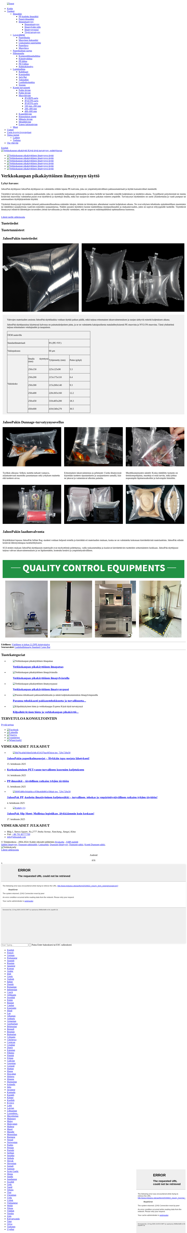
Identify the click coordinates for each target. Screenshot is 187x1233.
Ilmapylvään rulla (33, 27)
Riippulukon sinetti (27, 116)
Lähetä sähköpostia (10, 850)
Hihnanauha (18, 53)
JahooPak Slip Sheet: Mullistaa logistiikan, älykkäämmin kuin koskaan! (50, 813)
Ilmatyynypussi (32, 29)
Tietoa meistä (13, 135)
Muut (15, 127)
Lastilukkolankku (27, 82)
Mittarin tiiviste (26, 119)
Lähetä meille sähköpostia (13, 217)
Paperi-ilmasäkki (26, 19)
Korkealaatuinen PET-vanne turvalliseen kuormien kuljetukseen (45, 769)
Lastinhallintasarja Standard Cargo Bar (32, 647)
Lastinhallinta (19, 69)
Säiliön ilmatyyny (9, 844)
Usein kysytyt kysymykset (19, 132)
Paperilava (23, 45)
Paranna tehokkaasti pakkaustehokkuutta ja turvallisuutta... (49, 700)
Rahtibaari (23, 72)
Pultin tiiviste (25, 90)
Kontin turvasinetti (21, 87)
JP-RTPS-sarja (31, 103)
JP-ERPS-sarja (31, 98)
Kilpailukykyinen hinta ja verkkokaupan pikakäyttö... (46, 712)
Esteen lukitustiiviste (28, 124)
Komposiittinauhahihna (29, 56)
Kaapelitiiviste (25, 114)
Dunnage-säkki (76, 844)
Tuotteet (10, 11)
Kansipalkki (24, 74)
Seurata (22, 85)
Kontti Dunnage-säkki (94, 844)
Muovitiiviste (25, 95)
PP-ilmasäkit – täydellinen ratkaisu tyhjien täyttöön (38, 781)
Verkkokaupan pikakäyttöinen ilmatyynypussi (41, 689)
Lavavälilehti (19, 35)
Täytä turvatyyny (32, 32)
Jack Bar (23, 77)
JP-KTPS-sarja (31, 101)
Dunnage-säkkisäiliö (27, 844)
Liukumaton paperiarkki (30, 43)
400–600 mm (31, 111)
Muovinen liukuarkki (28, 40)
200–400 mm (31, 108)
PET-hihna (24, 64)
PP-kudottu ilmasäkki (28, 16)
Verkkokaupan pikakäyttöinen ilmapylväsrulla (41, 678)
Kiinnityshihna (25, 58)
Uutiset (10, 129)
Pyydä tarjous (7, 724)
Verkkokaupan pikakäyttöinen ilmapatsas (38, 666)
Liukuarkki (43, 844)
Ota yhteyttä (12, 143)
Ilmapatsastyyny (26, 21)
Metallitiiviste (25, 122)
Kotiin (10, 8)
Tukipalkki (24, 79)
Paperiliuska (24, 37)
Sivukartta (59, 842)
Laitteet (16, 137)
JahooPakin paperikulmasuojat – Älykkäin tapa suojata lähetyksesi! (48, 758)
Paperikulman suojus (22, 50)
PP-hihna (23, 61)
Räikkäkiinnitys (26, 66)
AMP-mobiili (72, 842)
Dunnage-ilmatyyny (59, 844)
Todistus (17, 140)
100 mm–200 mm (33, 106)
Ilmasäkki (17, 14)
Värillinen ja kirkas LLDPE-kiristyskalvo (31, 644)
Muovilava (24, 48)
